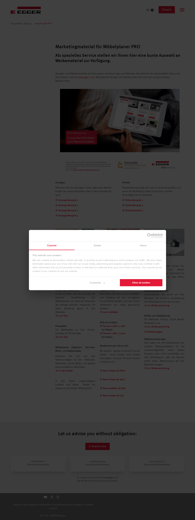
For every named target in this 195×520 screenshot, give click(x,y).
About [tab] (143, 245)
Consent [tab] (51, 245)
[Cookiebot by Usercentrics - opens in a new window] (149, 235)
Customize (95, 282)
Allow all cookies (141, 282)
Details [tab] (97, 245)
